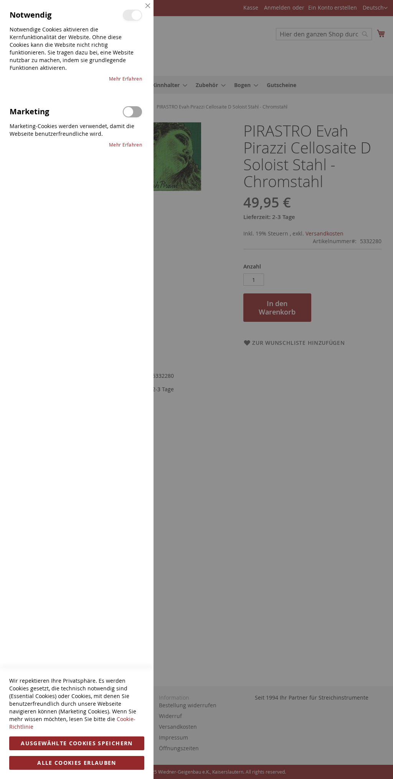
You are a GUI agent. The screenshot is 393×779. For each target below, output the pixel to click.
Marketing (132, 111)
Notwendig (132, 15)
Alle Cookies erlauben (76, 762)
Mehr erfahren (125, 79)
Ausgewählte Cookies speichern (76, 743)
